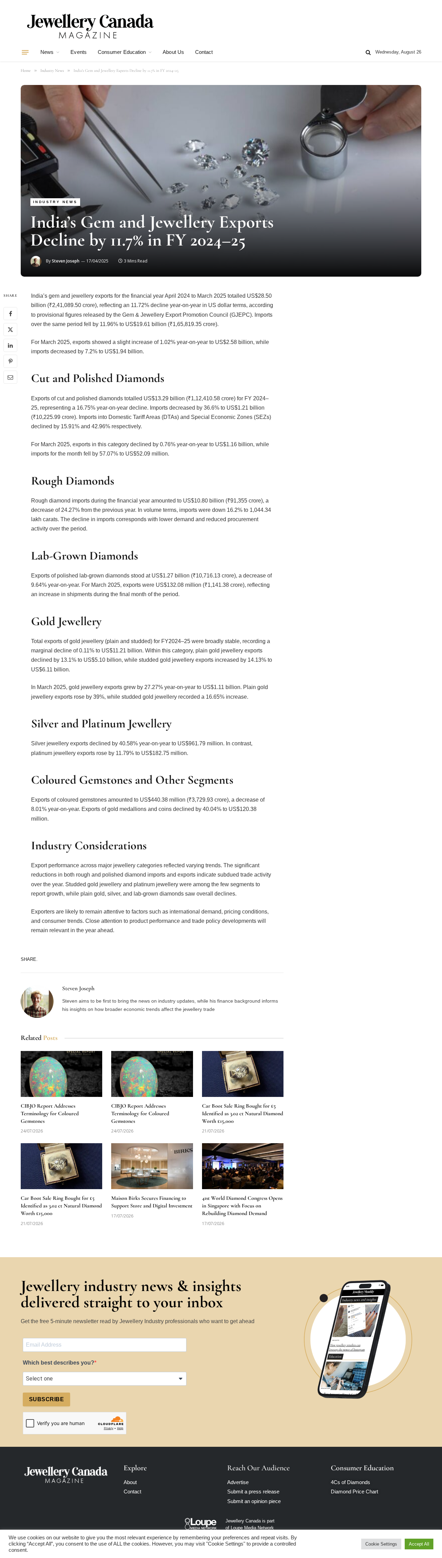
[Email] (10, 377)
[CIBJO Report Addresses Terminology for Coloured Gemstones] (61, 1074)
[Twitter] (10, 329)
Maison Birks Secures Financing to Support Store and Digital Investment (151, 1202)
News (47, 52)
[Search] (368, 52)
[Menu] (25, 52)
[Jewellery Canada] (90, 25)
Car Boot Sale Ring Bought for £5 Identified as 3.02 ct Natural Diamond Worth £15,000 (242, 1113)
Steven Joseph (65, 261)
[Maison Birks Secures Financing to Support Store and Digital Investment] (152, 1166)
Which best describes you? (58, 1363)
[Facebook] (10, 314)
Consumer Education (122, 52)
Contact (204, 52)
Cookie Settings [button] (381, 1544)
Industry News (55, 202)
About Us (173, 52)
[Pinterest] (10, 361)
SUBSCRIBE (46, 1399)
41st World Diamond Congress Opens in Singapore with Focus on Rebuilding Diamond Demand (242, 1206)
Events (78, 52)
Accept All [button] (419, 1544)
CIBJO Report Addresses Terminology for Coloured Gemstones (50, 1113)
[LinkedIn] (10, 345)
